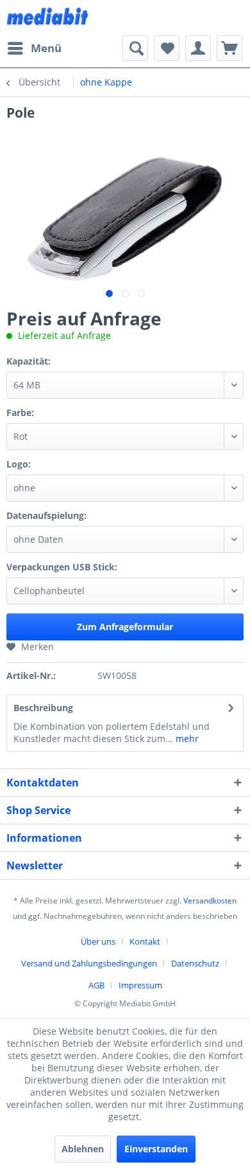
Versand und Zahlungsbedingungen (89, 963)
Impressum (140, 985)
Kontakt (144, 941)
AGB (96, 985)
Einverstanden (156, 1149)
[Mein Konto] (198, 48)
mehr (186, 738)
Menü (46, 48)
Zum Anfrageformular (125, 627)
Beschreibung (43, 708)
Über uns (98, 941)
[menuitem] (34, 48)
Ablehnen (83, 1149)
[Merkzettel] (166, 48)
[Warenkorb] (229, 48)
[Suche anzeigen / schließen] (135, 48)
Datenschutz (195, 963)
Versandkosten (210, 900)
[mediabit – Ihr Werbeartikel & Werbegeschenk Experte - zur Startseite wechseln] (48, 17)
